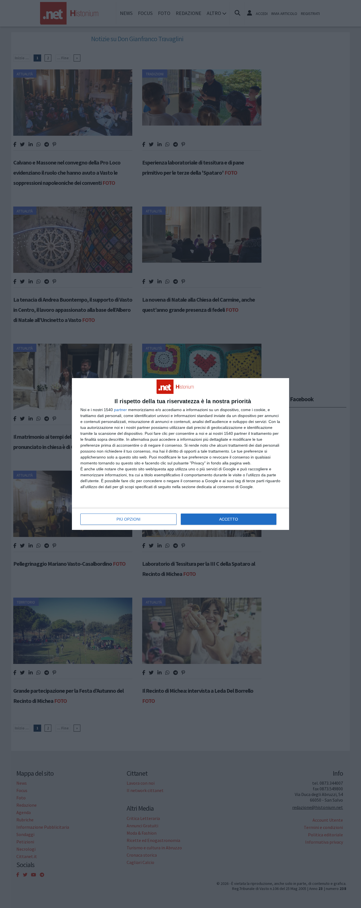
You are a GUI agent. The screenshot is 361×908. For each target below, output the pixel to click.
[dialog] (180, 454)
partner (120, 410)
